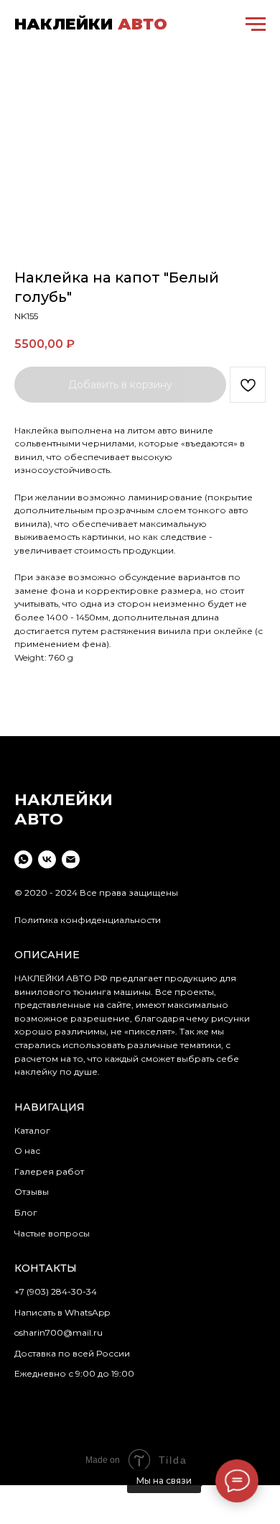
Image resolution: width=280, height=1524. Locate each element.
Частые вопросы (52, 1233)
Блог (25, 1212)
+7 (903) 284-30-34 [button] (55, 1291)
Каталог (32, 1130)
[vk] (47, 859)
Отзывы (31, 1191)
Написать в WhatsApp (62, 1312)
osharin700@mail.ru (58, 1332)
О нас (27, 1150)
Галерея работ (49, 1171)
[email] (71, 859)
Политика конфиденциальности (87, 919)
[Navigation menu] (256, 24)
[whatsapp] (23, 859)
